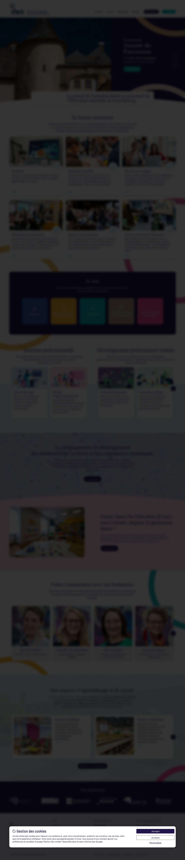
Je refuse (155, 837)
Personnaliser (155, 842)
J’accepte (155, 831)
